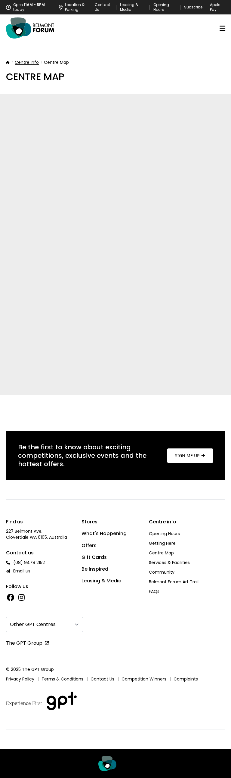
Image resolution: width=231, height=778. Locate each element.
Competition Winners (144, 679)
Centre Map (161, 553)
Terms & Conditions (62, 679)
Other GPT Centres (33, 624)
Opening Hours (161, 7)
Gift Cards (94, 557)
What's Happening (104, 533)
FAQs (154, 591)
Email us (21, 571)
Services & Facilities (169, 562)
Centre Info (27, 62)
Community (161, 572)
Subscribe (193, 7)
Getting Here (162, 543)
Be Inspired (95, 569)
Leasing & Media (129, 7)
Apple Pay (215, 7)
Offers (89, 545)
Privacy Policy (20, 679)
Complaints (186, 679)
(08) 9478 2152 (29, 562)
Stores (89, 522)
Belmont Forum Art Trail (174, 582)
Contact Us (102, 7)
